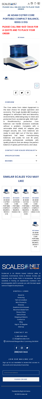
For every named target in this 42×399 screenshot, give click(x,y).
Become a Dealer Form (21, 310)
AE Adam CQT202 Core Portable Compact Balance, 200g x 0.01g (25, 207)
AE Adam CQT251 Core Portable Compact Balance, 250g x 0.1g (35, 206)
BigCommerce (25, 391)
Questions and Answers (21, 307)
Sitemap (21, 327)
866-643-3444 (22, 336)
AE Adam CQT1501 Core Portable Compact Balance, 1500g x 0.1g (6, 207)
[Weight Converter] (32, 3)
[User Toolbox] (28, 4)
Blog (21, 322)
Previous (5, 397)
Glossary (21, 305)
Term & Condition (21, 300)
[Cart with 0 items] (35, 3)
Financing (21, 297)
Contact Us (21, 319)
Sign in (17, 324)
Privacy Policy (21, 312)
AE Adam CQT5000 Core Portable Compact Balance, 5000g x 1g (16, 206)
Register (24, 324)
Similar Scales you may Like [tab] (21, 179)
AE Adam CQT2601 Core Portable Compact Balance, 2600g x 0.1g (35, 240)
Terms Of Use (21, 315)
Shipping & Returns (21, 317)
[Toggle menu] (39, 3)
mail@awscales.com (22, 339)
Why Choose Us (21, 302)
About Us (21, 295)
